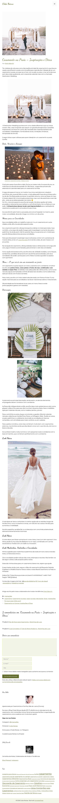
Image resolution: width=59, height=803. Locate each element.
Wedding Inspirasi (18, 583)
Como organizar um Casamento (26, 781)
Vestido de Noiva (30, 793)
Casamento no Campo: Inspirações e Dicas (18, 603)
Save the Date (20, 793)
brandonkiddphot (29, 581)
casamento (8, 598)
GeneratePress (39, 800)
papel (11, 793)
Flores (43, 785)
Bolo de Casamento (30, 774)
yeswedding (7, 583)
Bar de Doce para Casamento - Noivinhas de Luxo (25, 622)
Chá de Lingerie (5, 781)
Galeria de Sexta (27, 788)
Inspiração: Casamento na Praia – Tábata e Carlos (17, 180)
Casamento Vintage (36, 778)
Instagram (15, 760)
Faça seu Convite (24, 785)
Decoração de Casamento (13, 783)
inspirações (52, 598)
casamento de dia (8, 776)
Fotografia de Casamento (17, 788)
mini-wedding (25, 790)
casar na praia (31, 598)
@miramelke (14, 722)
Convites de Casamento (49, 781)
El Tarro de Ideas (41, 581)
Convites (41, 781)
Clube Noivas (7, 3)
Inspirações (8, 596)
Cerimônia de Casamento (47, 779)
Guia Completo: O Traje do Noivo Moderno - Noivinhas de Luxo (29, 628)
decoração (39, 598)
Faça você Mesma (35, 786)
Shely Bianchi (47, 591)
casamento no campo (22, 777)
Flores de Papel (49, 785)
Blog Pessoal (6, 760)
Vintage (39, 793)
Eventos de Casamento (14, 785)
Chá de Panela (12, 781)
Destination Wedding (29, 783)
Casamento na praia (19, 598)
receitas (14, 793)
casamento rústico (48, 776)
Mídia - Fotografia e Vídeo (45, 791)
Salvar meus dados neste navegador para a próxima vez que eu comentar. (28, 671)
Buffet (36, 774)
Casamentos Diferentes (10, 779)
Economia (5, 786)
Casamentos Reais (25, 779)
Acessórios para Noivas (9, 774)
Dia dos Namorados (46, 783)
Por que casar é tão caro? (12, 601)
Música (4, 793)
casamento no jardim (36, 776)
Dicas (45, 598)
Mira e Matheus (33, 790)
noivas (8, 793)
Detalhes (38, 783)
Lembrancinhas (17, 790)
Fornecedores (6, 788)
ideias (33, 788)
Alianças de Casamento (21, 774)
